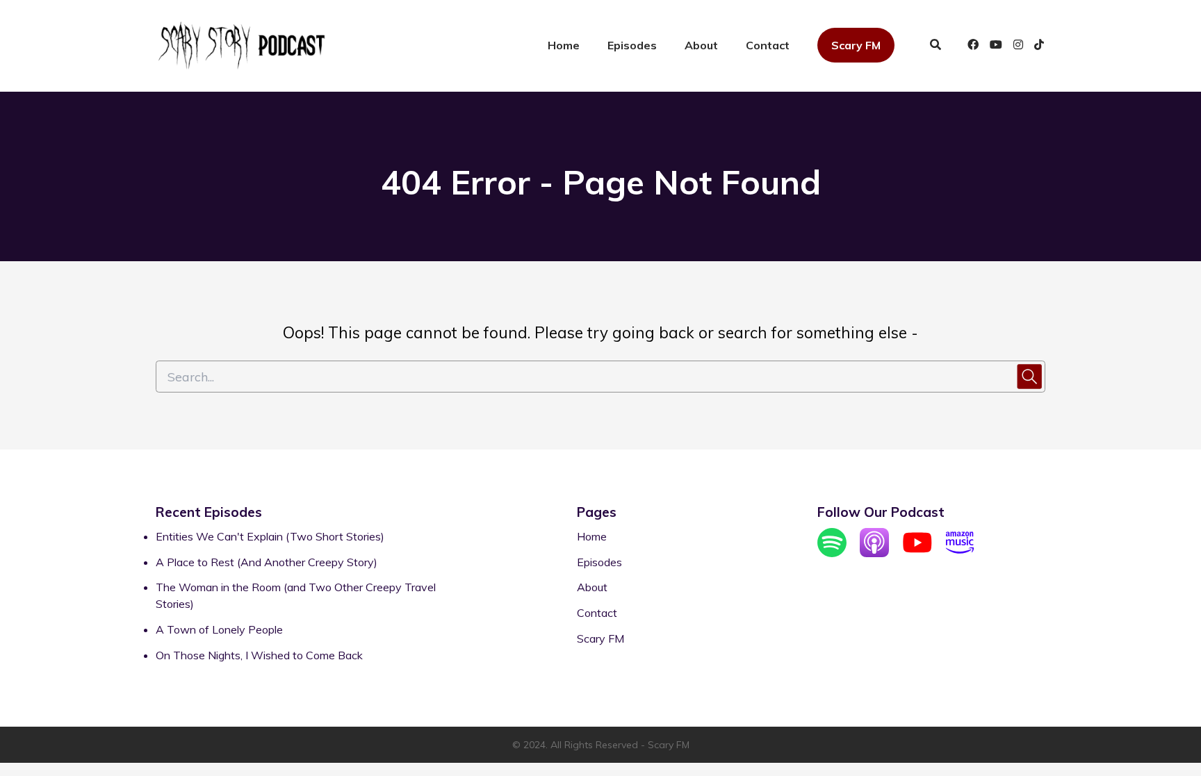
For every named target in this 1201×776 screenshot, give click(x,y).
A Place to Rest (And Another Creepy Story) (266, 562)
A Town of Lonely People (219, 629)
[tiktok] (1037, 45)
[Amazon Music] (959, 553)
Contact (768, 45)
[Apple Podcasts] (874, 553)
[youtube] (996, 45)
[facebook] (973, 45)
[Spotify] (832, 553)
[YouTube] (917, 553)
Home (564, 45)
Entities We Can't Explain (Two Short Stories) (270, 536)
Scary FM (856, 45)
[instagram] (1018, 45)
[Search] (935, 45)
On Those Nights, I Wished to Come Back (259, 655)
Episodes (632, 45)
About (701, 45)
